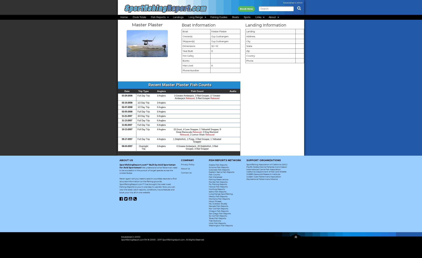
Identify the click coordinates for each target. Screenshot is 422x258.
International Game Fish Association (263, 169)
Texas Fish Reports (217, 218)
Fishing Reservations (218, 179)
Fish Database (215, 177)
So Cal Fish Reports (218, 216)
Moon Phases (215, 201)
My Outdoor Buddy (218, 203)
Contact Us (186, 172)
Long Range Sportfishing (221, 194)
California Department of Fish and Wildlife (266, 171)
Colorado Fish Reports (219, 169)
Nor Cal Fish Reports (218, 208)
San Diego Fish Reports (220, 213)
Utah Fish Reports (217, 223)
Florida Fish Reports (218, 182)
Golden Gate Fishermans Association (263, 176)
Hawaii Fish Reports (218, 186)
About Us (185, 168)
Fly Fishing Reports (218, 184)
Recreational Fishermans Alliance (262, 179)
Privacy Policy (188, 164)
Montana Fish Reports (219, 199)
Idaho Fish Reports (217, 191)
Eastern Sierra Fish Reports (221, 172)
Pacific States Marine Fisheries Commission (266, 167)
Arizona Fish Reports (219, 167)
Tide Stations (215, 220)
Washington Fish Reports (221, 225)
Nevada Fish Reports (218, 206)
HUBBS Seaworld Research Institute (263, 174)
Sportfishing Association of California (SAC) (266, 164)
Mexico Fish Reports (218, 196)
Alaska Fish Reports (218, 165)
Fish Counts (214, 174)
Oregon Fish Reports (218, 211)
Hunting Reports (217, 189)
